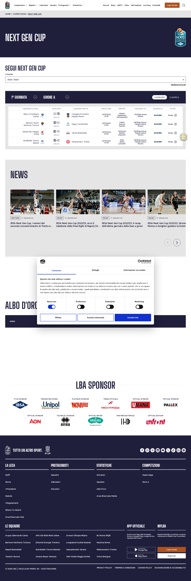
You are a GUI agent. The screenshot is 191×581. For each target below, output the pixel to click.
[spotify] (184, 450)
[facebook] (142, 450)
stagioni (9, 74)
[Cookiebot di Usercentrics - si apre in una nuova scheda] (139, 262)
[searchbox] (95, 3)
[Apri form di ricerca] (184, 5)
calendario (159, 97)
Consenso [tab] (56, 270)
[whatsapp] (178, 450)
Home (8, 14)
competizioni (19, 14)
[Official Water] (95, 421)
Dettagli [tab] (95, 270)
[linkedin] (158, 450)
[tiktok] (173, 450)
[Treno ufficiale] (110, 404)
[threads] (152, 450)
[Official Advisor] (155, 421)
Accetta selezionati (95, 317)
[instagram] (147, 450)
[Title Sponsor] (20, 404)
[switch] (81, 307)
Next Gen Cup (34, 14)
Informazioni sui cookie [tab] (134, 270)
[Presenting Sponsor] (50, 404)
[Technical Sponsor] (65, 421)
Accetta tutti (132, 317)
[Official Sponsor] (140, 404)
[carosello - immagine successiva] (177, 242)
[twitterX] (168, 450)
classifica (174, 97)
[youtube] (163, 450)
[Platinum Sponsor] (80, 404)
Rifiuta (58, 317)
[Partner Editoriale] (125, 421)
